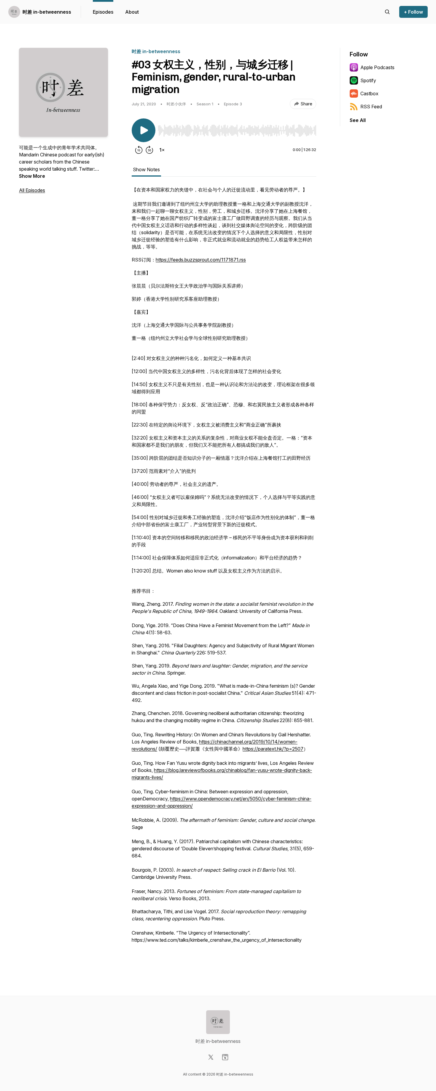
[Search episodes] (387, 11)
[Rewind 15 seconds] (139, 150)
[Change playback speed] (162, 150)
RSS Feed (371, 107)
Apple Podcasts (377, 67)
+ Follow (413, 12)
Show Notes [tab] (146, 169)
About (132, 12)
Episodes (103, 12)
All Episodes (32, 190)
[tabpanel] (224, 574)
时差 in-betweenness (47, 12)
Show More (32, 176)
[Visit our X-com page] (211, 1057)
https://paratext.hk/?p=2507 (273, 749)
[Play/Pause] (143, 130)
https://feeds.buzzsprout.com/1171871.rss (201, 260)
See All (358, 120)
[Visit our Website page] (225, 1057)
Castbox (369, 93)
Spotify (368, 80)
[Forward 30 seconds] (149, 150)
